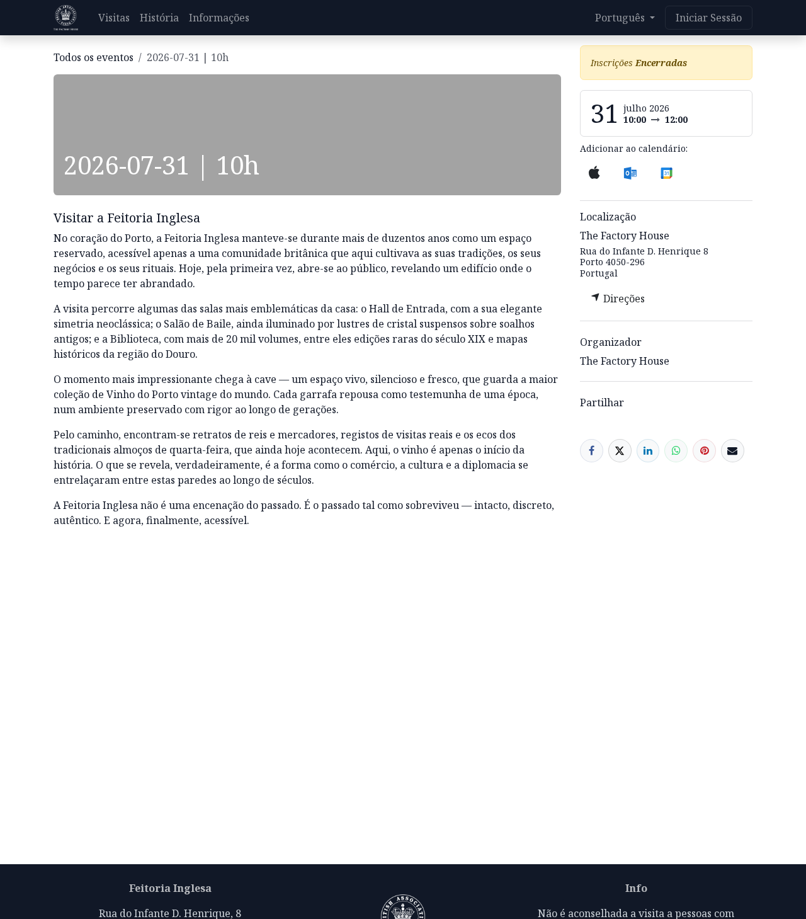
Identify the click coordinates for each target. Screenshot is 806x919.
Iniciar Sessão (709, 18)
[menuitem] (114, 17)
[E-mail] (732, 450)
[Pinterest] (704, 450)
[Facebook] (591, 450)
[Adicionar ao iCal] (595, 173)
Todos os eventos (93, 57)
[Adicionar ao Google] (665, 172)
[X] (620, 450)
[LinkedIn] (648, 450)
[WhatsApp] (676, 450)
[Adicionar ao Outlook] (630, 172)
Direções (623, 298)
